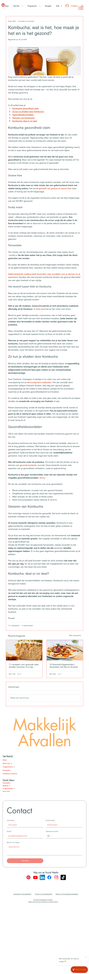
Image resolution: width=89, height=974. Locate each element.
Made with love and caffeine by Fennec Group (43, 902)
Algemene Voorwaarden (22, 894)
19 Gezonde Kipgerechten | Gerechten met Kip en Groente (63, 665)
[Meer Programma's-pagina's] (39, 6)
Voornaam (10, 820)
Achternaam (50, 820)
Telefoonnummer (52, 831)
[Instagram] (56, 877)
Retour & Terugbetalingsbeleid (67, 894)
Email (9, 831)
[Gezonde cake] (24, 650)
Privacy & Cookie (41, 894)
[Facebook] (49, 877)
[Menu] (81, 8)
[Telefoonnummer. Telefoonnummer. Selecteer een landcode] (49, 836)
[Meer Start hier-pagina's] (22, 6)
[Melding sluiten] (85, 957)
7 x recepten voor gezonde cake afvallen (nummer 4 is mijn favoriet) (23, 665)
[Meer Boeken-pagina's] (9, 785)
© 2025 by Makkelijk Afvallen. (43, 900)
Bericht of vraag (13, 842)
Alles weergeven (75, 635)
